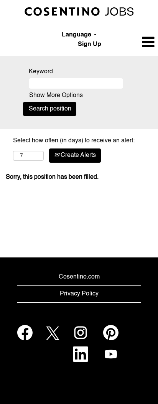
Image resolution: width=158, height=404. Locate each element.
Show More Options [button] (56, 95)
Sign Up (89, 44)
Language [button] (77, 35)
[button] (131, 42)
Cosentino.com (79, 277)
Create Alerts (77, 155)
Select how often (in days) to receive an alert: (74, 141)
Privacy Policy (79, 294)
